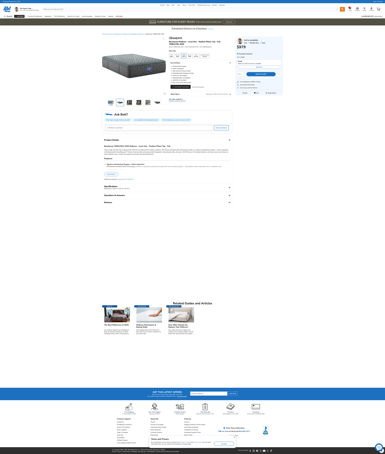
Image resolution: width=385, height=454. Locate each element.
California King (205, 56)
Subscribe (232, 394)
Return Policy (188, 435)
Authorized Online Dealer (158, 427)
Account (186, 422)
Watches (100, 16)
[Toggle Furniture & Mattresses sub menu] (43, 16)
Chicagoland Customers (124, 425)
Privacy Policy (197, 442)
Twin (171, 56)
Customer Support (124, 419)
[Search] (342, 9)
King (196, 56)
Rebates (214, 5)
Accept (224, 444)
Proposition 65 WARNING (125, 179)
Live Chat (224, 431)
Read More (111, 174)
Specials (110, 16)
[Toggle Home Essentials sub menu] (93, 16)
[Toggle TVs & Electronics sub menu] (65, 16)
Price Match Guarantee (191, 427)
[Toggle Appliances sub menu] (52, 16)
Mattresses (141, 34)
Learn (178, 5)
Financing (222, 5)
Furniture (35, 16)
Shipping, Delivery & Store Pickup (194, 425)
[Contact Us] (240, 44)
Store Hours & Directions (235, 428)
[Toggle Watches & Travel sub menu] (106, 16)
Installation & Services (203, 5)
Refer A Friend (377, 2)
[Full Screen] (164, 93)
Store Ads (120, 435)
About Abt (154, 419)
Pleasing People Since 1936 (11, 2)
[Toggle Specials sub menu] (114, 16)
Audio (73, 16)
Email (263, 43)
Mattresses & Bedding (130, 34)
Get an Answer (221, 128)
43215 (243, 57)
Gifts (172, 5)
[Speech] (337, 9)
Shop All (9, 16)
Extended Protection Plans (192, 432)
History (152, 422)
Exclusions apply (182, 396)
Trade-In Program (122, 432)
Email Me (259, 67)
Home (87, 16)
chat (375, 16)
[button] (192, 28)
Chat (245, 43)
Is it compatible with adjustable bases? (146, 120)
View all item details (198, 87)
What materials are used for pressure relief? (176, 120)
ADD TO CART (260, 74)
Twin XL (177, 56)
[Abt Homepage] (7, 9)
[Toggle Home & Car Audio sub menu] (80, 16)
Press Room (154, 435)
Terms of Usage (185, 442)
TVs (59, 16)
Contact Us (120, 422)
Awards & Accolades (157, 425)
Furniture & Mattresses (114, 34)
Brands (162, 5)
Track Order (191, 5)
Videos (184, 5)
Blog (168, 5)
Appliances (48, 16)
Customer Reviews (156, 432)
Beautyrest (181, 101)
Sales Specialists (155, 430)
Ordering (187, 419)
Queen (189, 56)
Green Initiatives (122, 430)
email (380, 16)
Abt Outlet (119, 16)
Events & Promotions (123, 427)
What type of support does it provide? (118, 120)
